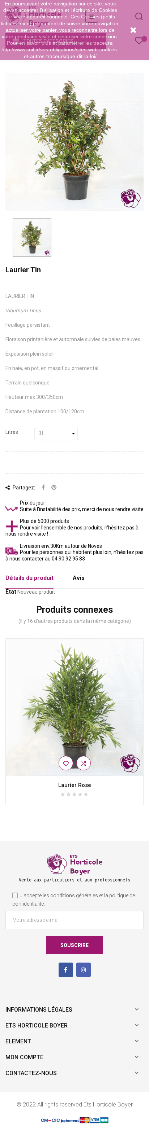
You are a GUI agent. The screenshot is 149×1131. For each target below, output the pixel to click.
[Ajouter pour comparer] (83, 763)
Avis (79, 578)
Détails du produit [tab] (29, 578)
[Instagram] (83, 970)
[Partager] (43, 487)
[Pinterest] (53, 487)
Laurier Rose (74, 785)
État (10, 592)
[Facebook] (66, 970)
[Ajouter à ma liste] (66, 763)
